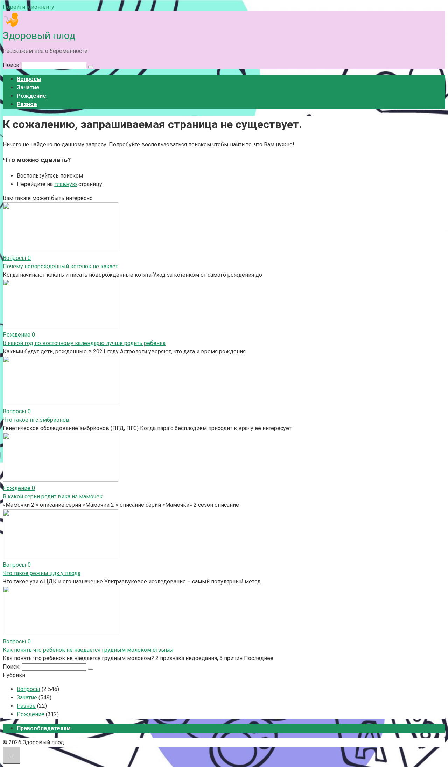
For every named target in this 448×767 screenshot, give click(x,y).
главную (65, 184)
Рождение (31, 95)
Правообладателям (44, 728)
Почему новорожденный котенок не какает (60, 266)
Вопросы (29, 79)
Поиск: (12, 65)
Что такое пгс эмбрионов (36, 419)
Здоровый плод (39, 35)
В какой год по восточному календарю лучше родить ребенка (84, 343)
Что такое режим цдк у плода (41, 573)
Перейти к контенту (28, 7)
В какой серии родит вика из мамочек (53, 496)
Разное (27, 104)
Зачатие (28, 87)
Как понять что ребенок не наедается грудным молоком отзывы (88, 650)
